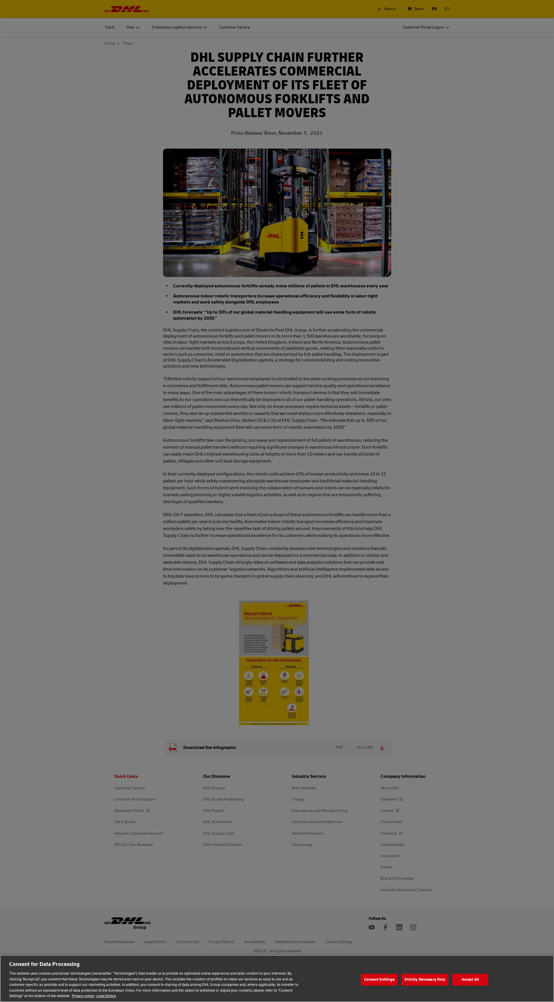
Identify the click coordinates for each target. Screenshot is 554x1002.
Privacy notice (83, 996)
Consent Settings (379, 979)
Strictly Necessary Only (425, 979)
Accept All (470, 979)
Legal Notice (106, 996)
